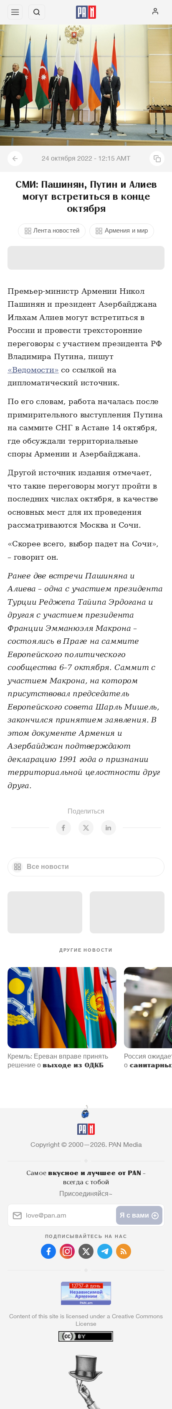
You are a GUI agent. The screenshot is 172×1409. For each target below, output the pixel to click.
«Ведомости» (33, 369)
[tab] (69, 1358)
